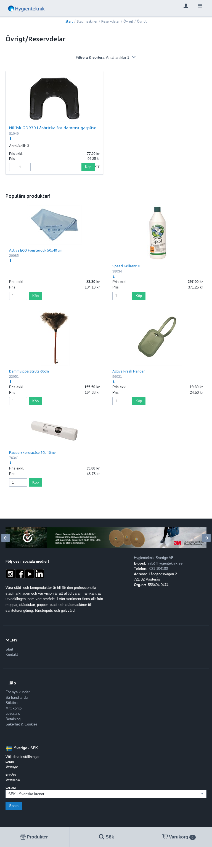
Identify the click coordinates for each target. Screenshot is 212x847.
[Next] (206, 538)
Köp (88, 167)
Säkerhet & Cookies (22, 724)
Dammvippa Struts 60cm (29, 371)
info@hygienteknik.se (165, 563)
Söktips (12, 703)
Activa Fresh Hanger (128, 371)
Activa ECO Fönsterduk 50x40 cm (35, 250)
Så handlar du (17, 697)
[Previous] (5, 538)
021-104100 (158, 569)
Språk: (11, 774)
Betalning (13, 719)
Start (69, 21)
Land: (10, 761)
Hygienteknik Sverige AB (154, 558)
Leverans (13, 713)
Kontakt (12, 654)
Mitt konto (14, 708)
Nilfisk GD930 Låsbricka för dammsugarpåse (52, 127)
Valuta (11, 787)
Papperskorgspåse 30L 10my (32, 452)
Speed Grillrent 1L (126, 266)
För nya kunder (18, 692)
